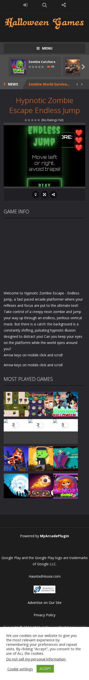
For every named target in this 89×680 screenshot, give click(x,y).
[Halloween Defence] (40, 424)
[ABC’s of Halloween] (16, 424)
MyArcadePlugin (54, 536)
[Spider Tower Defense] (16, 403)
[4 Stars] (35, 120)
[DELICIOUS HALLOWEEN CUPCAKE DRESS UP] (65, 403)
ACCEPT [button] (45, 668)
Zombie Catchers (41, 62)
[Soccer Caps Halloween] (40, 485)
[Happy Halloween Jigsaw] (16, 485)
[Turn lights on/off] (35, 194)
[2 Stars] (29, 120)
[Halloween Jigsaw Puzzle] (65, 458)
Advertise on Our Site (45, 602)
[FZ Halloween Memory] (65, 485)
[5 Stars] (39, 120)
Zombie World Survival (48, 84)
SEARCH (44, 5)
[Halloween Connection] (40, 403)
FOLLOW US (63, 5)
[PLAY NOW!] (18, 66)
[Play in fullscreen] (44, 194)
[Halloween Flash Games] (44, 22)
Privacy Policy (44, 615)
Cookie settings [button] (20, 669)
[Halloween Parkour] (65, 424)
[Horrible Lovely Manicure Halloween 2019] (16, 458)
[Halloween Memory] (40, 458)
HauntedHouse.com (45, 576)
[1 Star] (26, 120)
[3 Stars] (32, 120)
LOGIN (25, 5)
